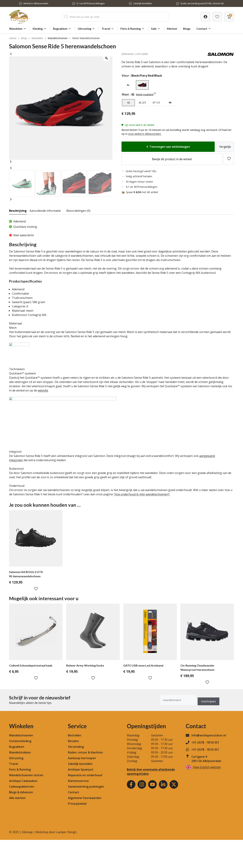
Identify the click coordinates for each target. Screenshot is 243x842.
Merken (172, 28)
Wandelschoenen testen (26, 775)
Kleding (38, 28)
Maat (125, 94)
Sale (154, 28)
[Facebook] (131, 784)
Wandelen (15, 28)
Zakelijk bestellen (142, 3)
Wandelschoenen (58, 38)
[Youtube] (152, 784)
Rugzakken (60, 28)
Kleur (125, 76)
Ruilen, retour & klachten (85, 752)
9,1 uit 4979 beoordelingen (90, 3)
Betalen (73, 741)
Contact (201, 28)
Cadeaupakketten (21, 786)
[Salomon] (220, 55)
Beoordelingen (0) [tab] (78, 211)
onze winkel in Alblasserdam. (144, 133)
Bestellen (74, 735)
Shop (24, 38)
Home (12, 38)
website (43, 390)
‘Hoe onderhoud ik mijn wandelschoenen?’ (142, 494)
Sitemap (27, 832)
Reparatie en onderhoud (85, 775)
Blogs (187, 28)
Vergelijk (225, 147)
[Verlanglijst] (205, 17)
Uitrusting (84, 28)
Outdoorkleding (20, 741)
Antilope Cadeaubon (23, 781)
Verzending (76, 747)
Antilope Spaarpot (80, 769)
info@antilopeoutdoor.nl (208, 735)
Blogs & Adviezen (21, 792)
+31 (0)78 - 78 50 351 (205, 742)
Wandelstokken (20, 752)
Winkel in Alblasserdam (35, 3)
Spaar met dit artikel (142, 192)
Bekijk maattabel (145, 94)
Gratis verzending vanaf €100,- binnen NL (202, 3)
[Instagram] (142, 784)
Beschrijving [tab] (18, 211)
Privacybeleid (77, 804)
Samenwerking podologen (86, 786)
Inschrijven (208, 701)
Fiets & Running (130, 28)
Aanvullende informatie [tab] (45, 211)
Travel (106, 28)
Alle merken (17, 798)
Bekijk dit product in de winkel (172, 159)
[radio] (128, 85)
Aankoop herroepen (82, 758)
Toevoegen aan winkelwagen (169, 147)
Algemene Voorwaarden (84, 798)
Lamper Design (66, 832)
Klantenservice (78, 781)
